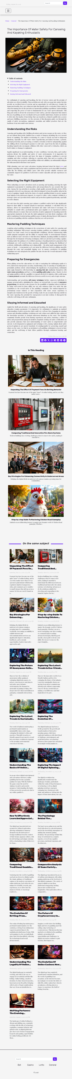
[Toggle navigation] (8, 11)
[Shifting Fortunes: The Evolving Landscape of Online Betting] (22, 1001)
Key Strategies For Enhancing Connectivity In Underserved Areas (36, 476)
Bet (19, 1065)
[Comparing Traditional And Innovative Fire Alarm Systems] (36, 414)
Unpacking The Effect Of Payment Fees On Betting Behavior (36, 390)
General (13, 21)
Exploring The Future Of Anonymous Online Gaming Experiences (21, 668)
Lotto (41, 1065)
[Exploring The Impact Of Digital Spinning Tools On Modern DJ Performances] (50, 755)
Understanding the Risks (18, 81)
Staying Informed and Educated (20, 94)
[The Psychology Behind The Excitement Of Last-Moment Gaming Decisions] (50, 806)
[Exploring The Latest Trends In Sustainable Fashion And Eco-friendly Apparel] (22, 706)
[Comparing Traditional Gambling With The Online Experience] (22, 854)
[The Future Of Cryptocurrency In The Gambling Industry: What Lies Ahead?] (50, 903)
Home (7, 21)
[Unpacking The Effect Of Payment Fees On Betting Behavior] (36, 371)
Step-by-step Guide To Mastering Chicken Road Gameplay (36, 520)
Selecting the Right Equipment (20, 84)
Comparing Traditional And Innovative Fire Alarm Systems (36, 433)
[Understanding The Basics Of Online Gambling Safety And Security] (22, 755)
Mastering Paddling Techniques (20, 88)
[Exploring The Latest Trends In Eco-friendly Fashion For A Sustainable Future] (50, 655)
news (61, 166)
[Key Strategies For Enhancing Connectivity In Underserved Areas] (36, 458)
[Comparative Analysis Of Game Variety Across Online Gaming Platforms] (50, 854)
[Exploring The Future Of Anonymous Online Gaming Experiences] (22, 655)
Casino (30, 1065)
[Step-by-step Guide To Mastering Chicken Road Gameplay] (36, 501)
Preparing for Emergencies (19, 91)
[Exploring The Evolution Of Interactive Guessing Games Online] (50, 706)
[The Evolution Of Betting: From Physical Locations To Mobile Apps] (22, 903)
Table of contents (15, 78)
